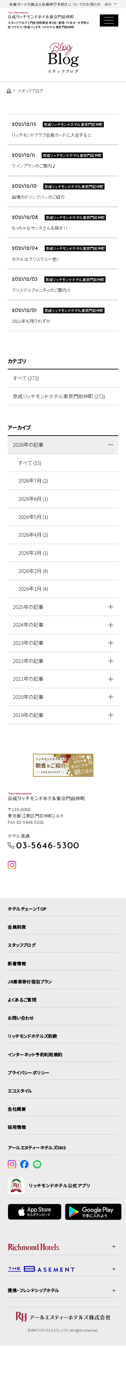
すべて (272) (26, 378)
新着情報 (17, 963)
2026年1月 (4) (33, 588)
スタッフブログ (22, 945)
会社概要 (17, 1109)
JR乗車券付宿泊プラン (30, 981)
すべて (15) (29, 462)
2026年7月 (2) (33, 480)
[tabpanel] (63, 765)
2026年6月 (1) (33, 498)
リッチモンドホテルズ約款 (32, 1036)
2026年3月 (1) (33, 552)
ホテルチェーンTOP (27, 908)
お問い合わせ (21, 1018)
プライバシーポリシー (28, 1072)
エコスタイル (20, 1091)
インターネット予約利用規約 (35, 1054)
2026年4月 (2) (33, 534)
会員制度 (17, 927)
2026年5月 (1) (33, 516)
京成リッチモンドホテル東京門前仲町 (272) (59, 396)
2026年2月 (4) (33, 570)
